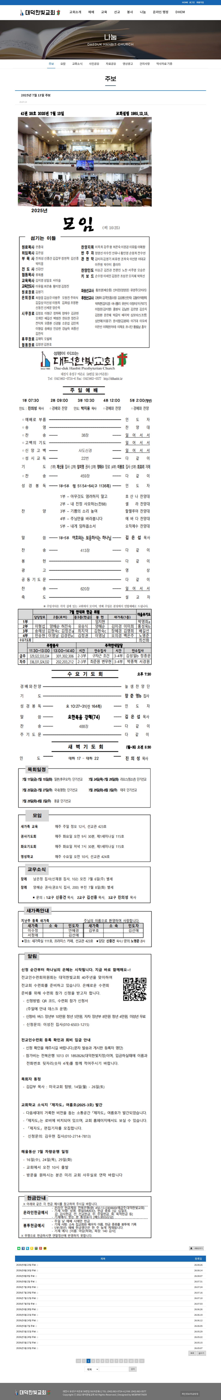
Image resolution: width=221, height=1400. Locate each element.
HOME (185, 2)
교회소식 (77, 64)
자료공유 (111, 64)
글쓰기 (201, 1353)
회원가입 (200, 2)
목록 (192, 1353)
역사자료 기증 (164, 64)
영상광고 (128, 64)
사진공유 (94, 64)
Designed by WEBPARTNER (132, 1394)
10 (131, 1361)
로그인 (192, 2)
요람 (63, 64)
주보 (51, 64)
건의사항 (145, 64)
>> (141, 1361)
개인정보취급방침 (190, 1393)
